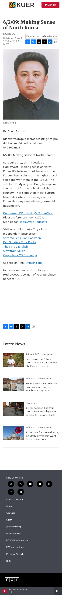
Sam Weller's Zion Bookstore (22, 238)
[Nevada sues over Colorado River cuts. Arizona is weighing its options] (13, 384)
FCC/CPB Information (17, 540)
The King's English (15, 246)
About (9, 506)
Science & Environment (39, 354)
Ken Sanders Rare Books (19, 242)
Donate (51, 4)
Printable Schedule (16, 554)
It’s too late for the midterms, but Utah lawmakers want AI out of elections (42, 436)
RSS (8, 561)
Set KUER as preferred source (43, 36)
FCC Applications (15, 547)
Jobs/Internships (14, 526)
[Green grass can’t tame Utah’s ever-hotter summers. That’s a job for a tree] (13, 360)
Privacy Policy (13, 533)
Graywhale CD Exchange (20, 255)
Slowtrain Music (14, 251)
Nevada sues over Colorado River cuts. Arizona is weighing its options (41, 387)
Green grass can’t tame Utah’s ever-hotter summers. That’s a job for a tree (42, 362)
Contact (10, 513)
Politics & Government (38, 378)
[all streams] (58, 591)
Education (31, 403)
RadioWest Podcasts (33, 222)
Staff (9, 520)
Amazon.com (33, 262)
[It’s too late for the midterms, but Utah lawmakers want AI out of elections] (13, 433)
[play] (5, 591)
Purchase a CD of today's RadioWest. (28, 213)
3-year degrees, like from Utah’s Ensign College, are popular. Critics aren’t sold (40, 411)
